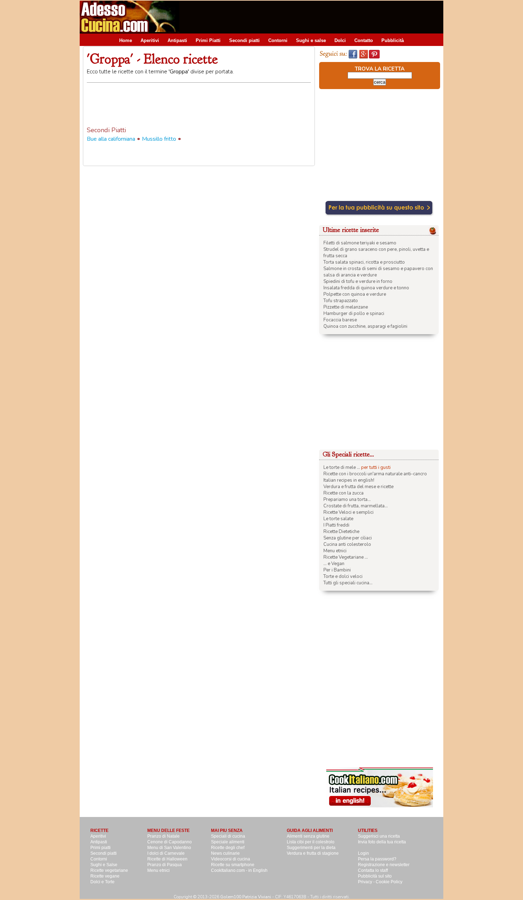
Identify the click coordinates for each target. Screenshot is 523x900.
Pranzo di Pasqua (164, 864)
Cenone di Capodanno (169, 841)
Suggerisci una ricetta (379, 836)
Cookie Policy (389, 881)
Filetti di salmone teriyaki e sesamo (359, 243)
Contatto (363, 40)
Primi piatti (100, 847)
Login (363, 853)
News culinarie (225, 853)
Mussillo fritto (159, 139)
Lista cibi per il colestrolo (310, 841)
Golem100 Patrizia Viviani (245, 897)
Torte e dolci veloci (343, 576)
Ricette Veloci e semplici (348, 512)
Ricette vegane (105, 876)
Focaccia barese (340, 320)
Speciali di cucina (228, 836)
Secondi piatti (244, 40)
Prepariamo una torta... (347, 499)
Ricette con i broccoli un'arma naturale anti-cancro (375, 474)
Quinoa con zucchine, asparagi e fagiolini (365, 326)
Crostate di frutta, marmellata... (355, 506)
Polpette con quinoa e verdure (354, 294)
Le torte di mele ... (341, 467)
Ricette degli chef (227, 847)
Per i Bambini (337, 570)
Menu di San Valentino (169, 847)
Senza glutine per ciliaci (347, 538)
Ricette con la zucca (343, 493)
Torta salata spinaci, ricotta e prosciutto (364, 262)
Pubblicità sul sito (375, 876)
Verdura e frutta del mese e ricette (358, 486)
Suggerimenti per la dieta (311, 847)
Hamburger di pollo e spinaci (353, 313)
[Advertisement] (313, 17)
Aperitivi (150, 40)
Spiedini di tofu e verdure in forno (357, 281)
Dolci (340, 40)
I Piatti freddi (336, 525)
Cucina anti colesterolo (347, 544)
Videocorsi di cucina (230, 859)
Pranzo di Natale (163, 836)
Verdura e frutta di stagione (313, 853)
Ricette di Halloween (167, 859)
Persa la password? (377, 859)
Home (125, 40)
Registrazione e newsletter (384, 864)
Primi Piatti (208, 40)
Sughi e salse (311, 40)
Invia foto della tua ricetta (382, 841)
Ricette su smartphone (232, 864)
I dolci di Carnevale (166, 853)
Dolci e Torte (102, 881)
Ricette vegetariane (109, 870)
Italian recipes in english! (348, 480)
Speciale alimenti (227, 841)
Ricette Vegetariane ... (345, 557)
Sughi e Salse (103, 864)
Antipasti (177, 40)
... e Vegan (333, 563)
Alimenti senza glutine (308, 836)
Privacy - (367, 881)
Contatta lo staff (373, 870)
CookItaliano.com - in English (239, 870)
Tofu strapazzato (340, 301)
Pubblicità (392, 40)
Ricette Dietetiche (341, 531)
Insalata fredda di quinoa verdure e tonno (366, 288)
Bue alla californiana (111, 139)
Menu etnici (335, 551)
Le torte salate (338, 519)
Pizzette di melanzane (345, 307)
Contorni (277, 40)
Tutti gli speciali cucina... (348, 583)
